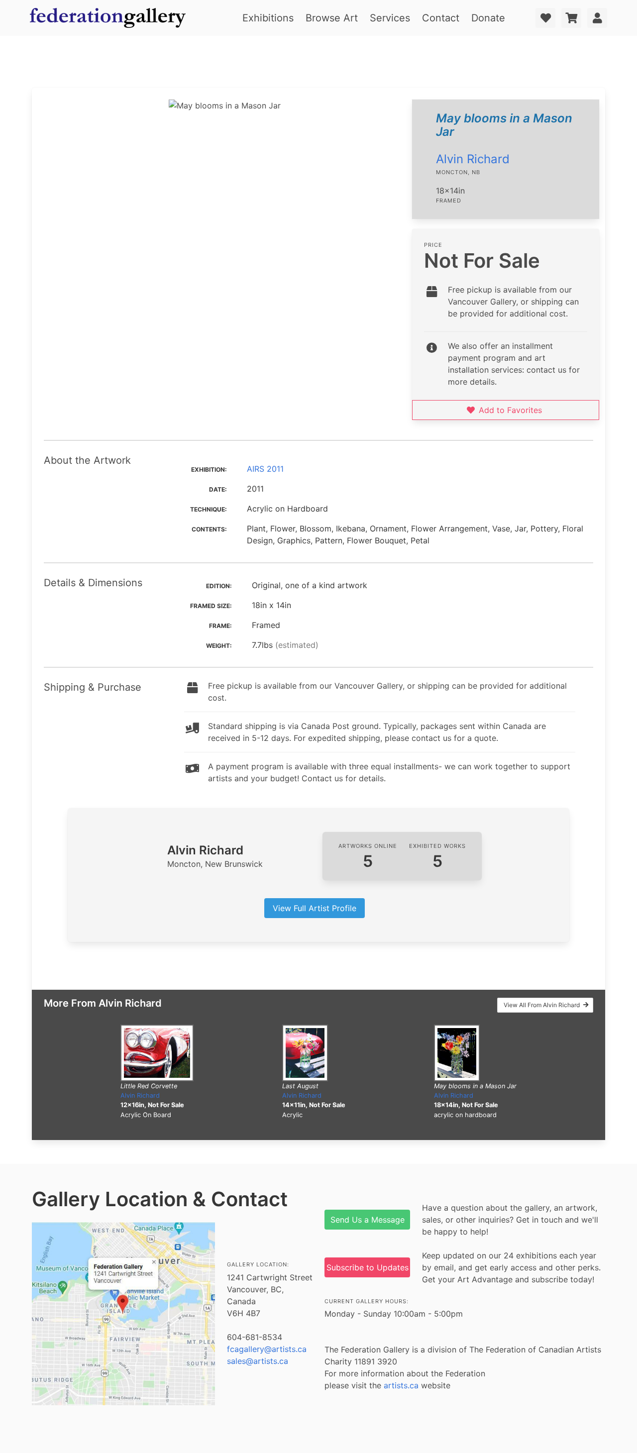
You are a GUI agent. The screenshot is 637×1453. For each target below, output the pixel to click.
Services (390, 18)
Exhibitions (268, 18)
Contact (440, 18)
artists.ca (401, 1385)
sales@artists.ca (257, 1361)
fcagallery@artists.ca (267, 1349)
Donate (488, 18)
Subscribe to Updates (367, 1267)
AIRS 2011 (265, 469)
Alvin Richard (473, 159)
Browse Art (332, 18)
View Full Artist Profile (314, 908)
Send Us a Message (367, 1220)
